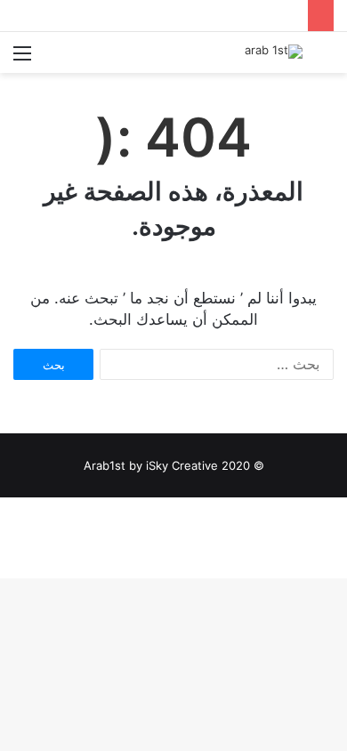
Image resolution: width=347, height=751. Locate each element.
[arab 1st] (274, 51)
